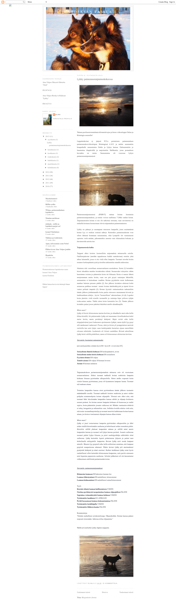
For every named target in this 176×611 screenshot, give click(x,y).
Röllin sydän (50, 204)
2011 (48, 182)
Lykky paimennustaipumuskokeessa (95, 79)
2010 (48, 186)
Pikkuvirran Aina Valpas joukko (58, 249)
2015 (48, 136)
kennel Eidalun (48, 275)
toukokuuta (52, 157)
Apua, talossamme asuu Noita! (57, 243)
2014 (48, 172)
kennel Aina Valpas (50, 272)
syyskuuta (52, 139)
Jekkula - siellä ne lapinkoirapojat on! (53, 225)
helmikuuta (52, 167)
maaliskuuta (52, 164)
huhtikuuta (52, 160)
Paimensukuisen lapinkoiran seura (55, 269)
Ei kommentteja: (110, 583)
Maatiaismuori (51, 198)
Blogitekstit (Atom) (89, 597)
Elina (58, 114)
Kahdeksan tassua (88, 11)
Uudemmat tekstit (83, 592)
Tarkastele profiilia (62, 118)
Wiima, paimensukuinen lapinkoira (55, 211)
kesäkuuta (52, 153)
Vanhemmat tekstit (126, 592)
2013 (48, 175)
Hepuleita (49, 255)
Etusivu (105, 592)
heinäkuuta (52, 149)
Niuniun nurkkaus (52, 218)
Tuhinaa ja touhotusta (54, 237)
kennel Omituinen (52, 231)
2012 (48, 179)
